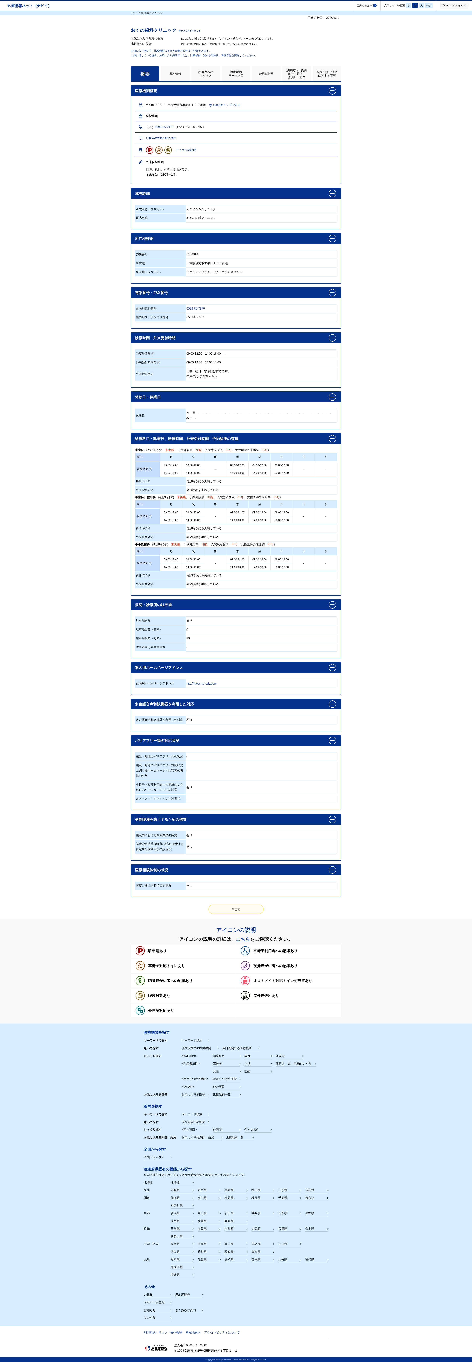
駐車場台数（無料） (149, 638)
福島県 (309, 1190)
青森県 (175, 1190)
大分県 (282, 1259)
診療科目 (219, 1055)
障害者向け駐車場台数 (150, 647)
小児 (247, 1063)
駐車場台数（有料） (149, 629)
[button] (454, 5)
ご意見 (148, 1294)
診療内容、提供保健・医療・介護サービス (296, 74)
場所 (247, 1055)
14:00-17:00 (213, 362)
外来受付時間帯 (146, 362)
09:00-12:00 (194, 353)
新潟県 (175, 1213)
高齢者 (217, 1063)
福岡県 (175, 1259)
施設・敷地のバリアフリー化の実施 (159, 756)
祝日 (189, 418)
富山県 (202, 1213)
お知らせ (150, 1310)
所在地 (140, 263)
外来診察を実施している (202, 490)
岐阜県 (175, 1221)
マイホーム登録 (154, 1302)
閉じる (236, 909)
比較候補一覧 (222, 1094)
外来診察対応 (145, 490)
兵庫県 (282, 1228)
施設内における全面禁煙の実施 (156, 835)
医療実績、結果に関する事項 (327, 73)
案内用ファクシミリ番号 (152, 317)
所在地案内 (193, 1332)
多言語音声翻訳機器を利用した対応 (159, 719)
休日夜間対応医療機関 (237, 1048)
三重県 (175, 1228)
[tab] (145, 73)
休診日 (140, 415)
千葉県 (282, 1197)
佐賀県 (202, 1259)
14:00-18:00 (213, 353)
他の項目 (219, 1086)
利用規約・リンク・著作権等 (163, 1332)
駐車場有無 (143, 620)
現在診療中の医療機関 (196, 1048)
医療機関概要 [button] (146, 91)
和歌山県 (177, 1236)
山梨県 (282, 1213)
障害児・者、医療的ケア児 (293, 1063)
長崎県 (229, 1259)
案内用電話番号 (146, 308)
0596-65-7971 (195, 317)
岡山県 (229, 1244)
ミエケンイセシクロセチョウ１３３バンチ (214, 272)
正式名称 (142, 217)
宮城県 (229, 1190)
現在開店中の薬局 (193, 1122)
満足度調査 (182, 1294)
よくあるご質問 (185, 1310)
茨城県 (175, 1197)
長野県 (309, 1213)
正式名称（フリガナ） (150, 209)
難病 (247, 1071)
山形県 (282, 1190)
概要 (145, 73)
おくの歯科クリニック (201, 217)
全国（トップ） (154, 1157)
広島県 (255, 1244)
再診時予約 (143, 481)
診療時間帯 (143, 353)
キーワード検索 (192, 1040)
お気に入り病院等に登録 (147, 38)
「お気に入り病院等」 (230, 38)
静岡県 (202, 1221)
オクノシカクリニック (201, 209)
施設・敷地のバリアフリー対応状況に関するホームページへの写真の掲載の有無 (159, 770)
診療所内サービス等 (236, 73)
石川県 (229, 1213)
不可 (189, 719)
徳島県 (175, 1251)
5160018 (192, 254)
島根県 (202, 1244)
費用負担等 (266, 73)
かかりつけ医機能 (225, 1078)
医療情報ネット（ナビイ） (29, 6)
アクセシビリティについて (222, 1332)
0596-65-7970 (164, 127)
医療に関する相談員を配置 (153, 885)
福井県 (255, 1213)
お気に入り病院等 (193, 1094)
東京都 (309, 1197)
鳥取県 (175, 1244)
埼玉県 (255, 1197)
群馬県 (229, 1197)
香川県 (202, 1251)
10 (188, 638)
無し (189, 846)
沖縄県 (175, 1274)
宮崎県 (309, 1259)
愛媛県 (229, 1251)
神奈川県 (177, 1205)
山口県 (282, 1244)
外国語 (280, 1055)
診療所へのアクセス (205, 73)
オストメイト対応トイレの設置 (156, 798)
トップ (134, 12)
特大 (428, 5)
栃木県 (202, 1197)
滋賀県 (202, 1228)
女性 (216, 1071)
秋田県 (255, 1190)
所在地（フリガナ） (149, 272)
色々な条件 (251, 1129)
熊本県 (255, 1259)
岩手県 (202, 1190)
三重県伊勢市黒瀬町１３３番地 (207, 263)
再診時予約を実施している (204, 481)
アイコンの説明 (186, 150)
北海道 (175, 1182)
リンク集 (150, 1317)
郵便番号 (142, 254)
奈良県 (309, 1228)
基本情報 (175, 73)
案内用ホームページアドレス (155, 683)
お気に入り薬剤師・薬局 (198, 1137)
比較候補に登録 (141, 43)
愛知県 (229, 1221)
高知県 (255, 1251)
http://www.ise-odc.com (161, 137)
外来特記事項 (145, 373)
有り (189, 620)
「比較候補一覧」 (217, 43)
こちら (243, 939)
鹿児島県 (177, 1267)
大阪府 (255, 1228)
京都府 (229, 1228)
